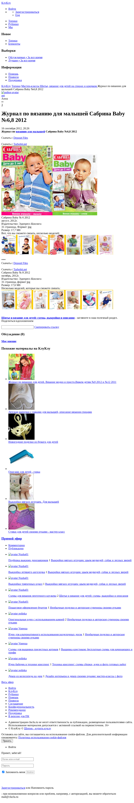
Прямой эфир (11, 538)
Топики (12, 20)
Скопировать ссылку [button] (46, 327)
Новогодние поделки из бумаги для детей (33, 441)
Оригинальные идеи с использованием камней (36, 619)
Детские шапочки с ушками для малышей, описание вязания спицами (50, 411)
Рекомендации (17, 709)
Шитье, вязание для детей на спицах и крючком (69, 86)
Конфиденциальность (21, 706)
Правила (13, 77)
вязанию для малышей (30, 131)
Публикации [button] (16, 548)
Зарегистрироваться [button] (27, 11)
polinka (22, 613)
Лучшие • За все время (21, 60)
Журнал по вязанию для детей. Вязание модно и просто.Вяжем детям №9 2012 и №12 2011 (62, 382)
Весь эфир (7, 682)
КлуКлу (6, 2)
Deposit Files (20, 137)
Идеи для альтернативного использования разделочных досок (45, 634)
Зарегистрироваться (13, 787)
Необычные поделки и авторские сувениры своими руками (85, 607)
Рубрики (13, 24)
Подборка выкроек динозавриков (28, 560)
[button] (12, 8)
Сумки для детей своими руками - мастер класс (36, 531)
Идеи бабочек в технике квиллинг (28, 664)
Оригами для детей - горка (24, 471)
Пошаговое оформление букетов (27, 607)
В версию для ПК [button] (18, 716)
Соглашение (15, 703)
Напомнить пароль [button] (42, 787)
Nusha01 (23, 554)
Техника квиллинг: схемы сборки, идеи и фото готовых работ (89, 664)
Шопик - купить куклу (37, 728)
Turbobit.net (20, 144)
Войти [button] (12, 747)
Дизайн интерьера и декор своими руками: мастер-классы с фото (83, 676)
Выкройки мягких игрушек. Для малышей (33, 501)
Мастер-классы (30, 86)
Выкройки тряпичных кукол (25, 583)
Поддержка (15, 80)
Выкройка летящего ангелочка (26, 572)
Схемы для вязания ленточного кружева (32, 595)
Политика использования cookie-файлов (42, 737)
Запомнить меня (15, 772)
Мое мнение (8, 341)
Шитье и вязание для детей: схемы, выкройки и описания (38, 317)
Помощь (13, 73)
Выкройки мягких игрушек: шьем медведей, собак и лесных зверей (91, 560)
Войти (12, 688)
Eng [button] (17, 15)
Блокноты (14, 43)
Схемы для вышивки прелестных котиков (33, 649)
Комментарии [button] (16, 545)
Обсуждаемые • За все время (25, 57)
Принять (7, 741)
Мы (10, 27)
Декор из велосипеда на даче (25, 676)
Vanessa (22, 628)
